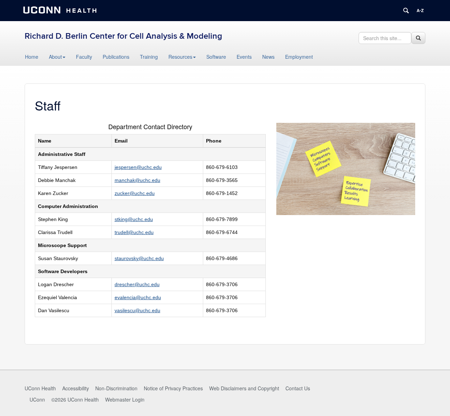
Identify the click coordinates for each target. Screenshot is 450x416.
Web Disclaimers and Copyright (244, 388)
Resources (180, 56)
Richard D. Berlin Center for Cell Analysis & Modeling (123, 36)
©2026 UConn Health (75, 399)
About (55, 56)
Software (216, 56)
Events (244, 56)
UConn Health (40, 388)
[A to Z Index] (420, 10)
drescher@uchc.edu (137, 284)
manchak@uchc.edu (137, 180)
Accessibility (75, 388)
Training (149, 56)
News (268, 56)
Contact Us (297, 388)
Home (31, 56)
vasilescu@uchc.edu (137, 310)
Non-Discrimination (116, 388)
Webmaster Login (124, 399)
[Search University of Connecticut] (406, 10)
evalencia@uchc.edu (138, 297)
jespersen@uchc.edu (138, 167)
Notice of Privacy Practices (173, 388)
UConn (37, 399)
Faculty (84, 56)
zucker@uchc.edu (135, 193)
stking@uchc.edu (134, 219)
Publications (116, 56)
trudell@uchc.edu (134, 232)
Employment (299, 56)
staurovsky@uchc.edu (139, 258)
